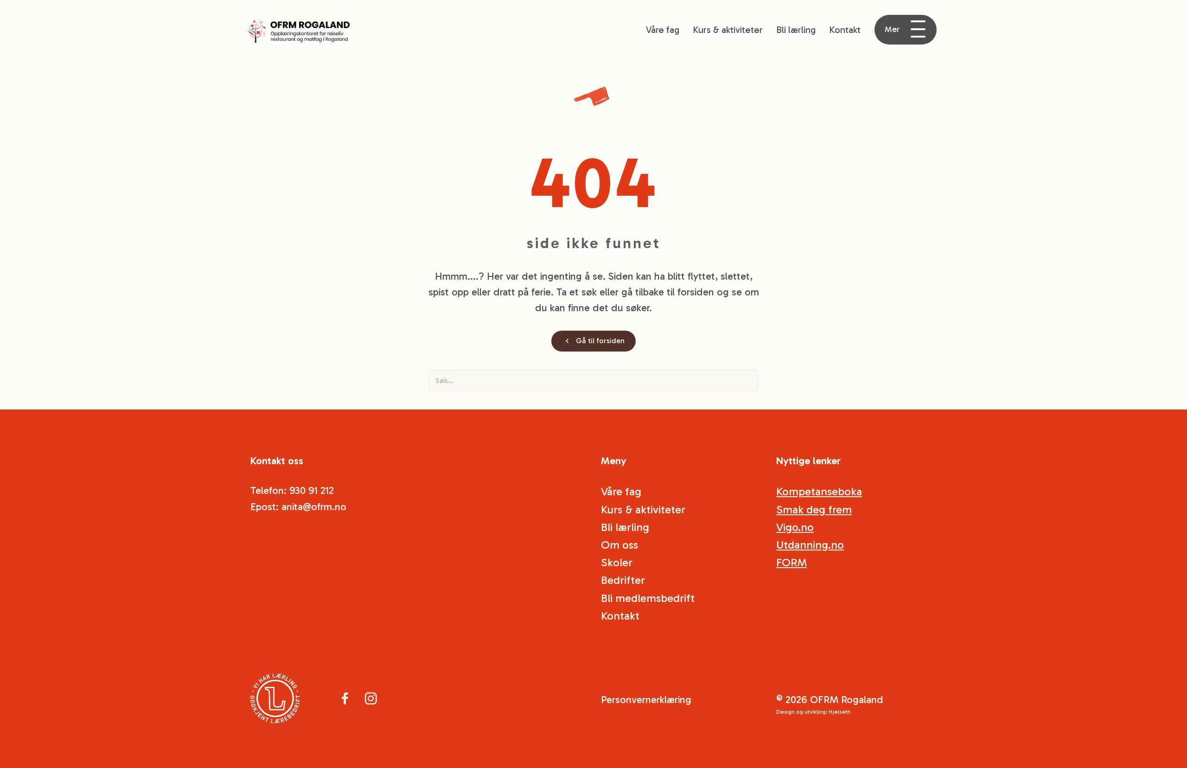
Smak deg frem (814, 509)
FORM (791, 562)
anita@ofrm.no (313, 506)
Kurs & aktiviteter (728, 29)
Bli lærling (796, 29)
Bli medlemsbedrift (648, 598)
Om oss (619, 544)
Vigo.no (795, 527)
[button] (905, 30)
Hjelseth (840, 712)
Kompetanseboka (819, 491)
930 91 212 (311, 490)
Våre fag (662, 29)
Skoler (616, 562)
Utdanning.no (810, 544)
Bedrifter (623, 580)
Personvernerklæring (646, 699)
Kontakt (845, 29)
